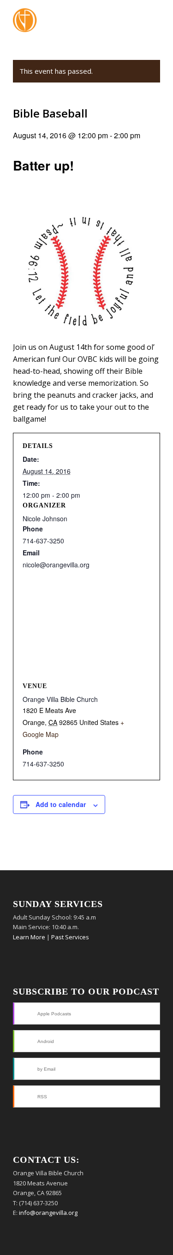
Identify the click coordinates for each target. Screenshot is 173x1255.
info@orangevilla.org (48, 1212)
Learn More (29, 937)
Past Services (70, 937)
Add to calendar (61, 804)
